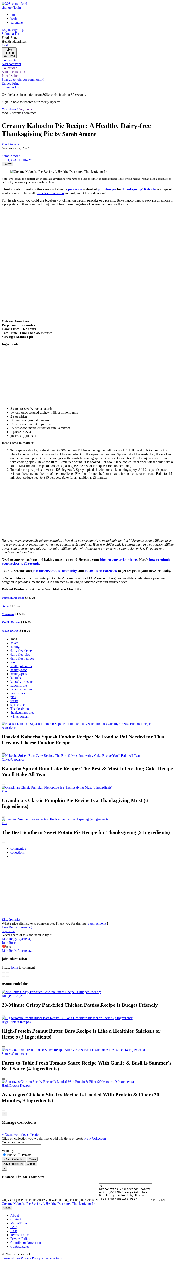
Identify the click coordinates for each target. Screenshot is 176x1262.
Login (6, 30)
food (13, 15)
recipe (14, 701)
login (17, 7)
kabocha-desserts (21, 681)
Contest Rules (19, 1246)
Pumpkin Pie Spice (13, 597)
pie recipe (75, 189)
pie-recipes (17, 693)
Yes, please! (10, 109)
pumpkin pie (107, 189)
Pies (4, 144)
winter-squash (19, 716)
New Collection (95, 1138)
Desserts (14, 144)
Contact (15, 1219)
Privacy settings (52, 1258)
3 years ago (25, 927)
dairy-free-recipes (22, 658)
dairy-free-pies (20, 654)
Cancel (31, 1163)
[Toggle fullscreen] (7, 972)
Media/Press (18, 1223)
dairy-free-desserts (22, 650)
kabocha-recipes (21, 689)
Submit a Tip (10, 33)
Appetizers (9, 727)
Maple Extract (10, 630)
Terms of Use (19, 1235)
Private (26, 1155)
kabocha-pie (18, 685)
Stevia (5, 605)
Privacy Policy (20, 1238)
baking (15, 647)
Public (11, 1155)
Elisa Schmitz (11, 919)
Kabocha (150, 189)
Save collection (13, 1163)
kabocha (16, 678)
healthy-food (18, 670)
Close (32, 1159)
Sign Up (18, 30)
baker (14, 643)
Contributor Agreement (26, 1242)
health (14, 18)
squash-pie (17, 705)
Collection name (13, 1142)
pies (13, 697)
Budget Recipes (12, 996)
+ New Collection (13, 1159)
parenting (16, 22)
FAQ (13, 1227)
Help (13, 1231)
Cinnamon (8, 614)
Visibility (8, 1151)
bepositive (8, 931)
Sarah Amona (97, 923)
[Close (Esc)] (3, 972)
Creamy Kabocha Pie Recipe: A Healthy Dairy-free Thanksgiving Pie (49, 1203)
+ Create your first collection (21, 1134)
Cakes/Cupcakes (13, 759)
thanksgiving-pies (22, 712)
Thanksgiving (132, 189)
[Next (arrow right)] (7, 976)
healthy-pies (18, 674)
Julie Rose (9, 943)
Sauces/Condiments (15, 1054)
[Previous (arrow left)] (3, 976)
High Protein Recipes (16, 1022)
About (14, 1215)
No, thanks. (26, 109)
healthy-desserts (21, 666)
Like (5, 927)
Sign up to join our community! (23, 79)
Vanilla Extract (11, 622)
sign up (7, 7)
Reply (13, 927)
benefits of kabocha (50, 193)
